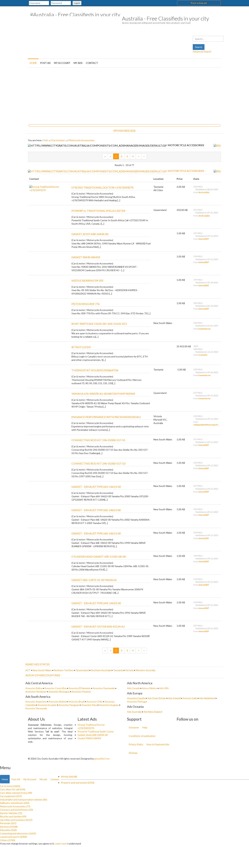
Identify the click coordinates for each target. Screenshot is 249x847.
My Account (62, 62)
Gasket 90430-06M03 (89, 738)
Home (33, 62)
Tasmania (118, 670)
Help (144, 727)
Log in (77, 3)
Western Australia (145, 670)
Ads (46, 140)
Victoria (129, 670)
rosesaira (202, 355)
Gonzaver (134, 727)
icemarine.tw (204, 328)
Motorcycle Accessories (81, 140)
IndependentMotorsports (205, 424)
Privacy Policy (136, 744)
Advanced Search (202, 51)
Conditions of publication (142, 735)
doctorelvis (203, 192)
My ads (78, 62)
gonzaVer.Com (102, 758)
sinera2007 (203, 239)
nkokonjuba (204, 215)
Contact (92, 62)
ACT (28, 670)
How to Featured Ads (158, 744)
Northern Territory (64, 670)
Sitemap (133, 752)
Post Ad (45, 62)
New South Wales (42, 670)
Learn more (61, 843)
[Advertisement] (124, 94)
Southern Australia (101, 670)
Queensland (82, 670)
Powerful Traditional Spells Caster (96, 731)
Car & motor (58, 140)
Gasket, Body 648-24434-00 (93, 734)
